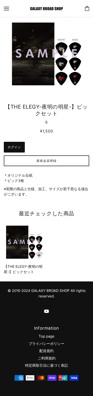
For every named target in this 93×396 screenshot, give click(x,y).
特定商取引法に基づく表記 (46, 365)
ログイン (14, 147)
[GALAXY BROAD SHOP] (46, 8)
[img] (46, 311)
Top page (46, 336)
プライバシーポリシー (46, 343)
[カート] (87, 8)
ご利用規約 (47, 358)
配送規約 (46, 350)
